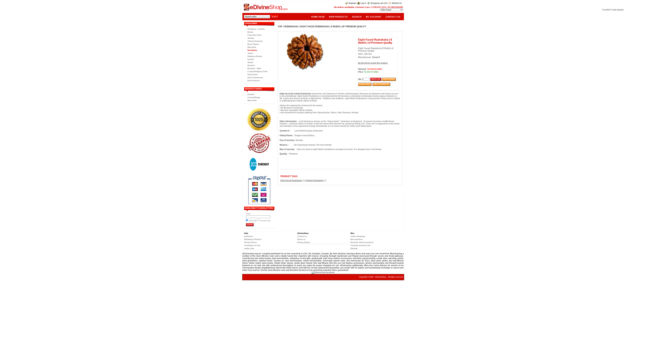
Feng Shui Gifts (254, 35)
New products (338, 17)
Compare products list (360, 245)
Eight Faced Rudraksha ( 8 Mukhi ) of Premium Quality (333, 26)
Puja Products (253, 81)
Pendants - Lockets (256, 29)
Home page (318, 17)
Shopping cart (376, 3)
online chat (249, 248)
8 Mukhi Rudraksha (314, 180)
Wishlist (395, 3)
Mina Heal (251, 47)
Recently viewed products (361, 242)
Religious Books (254, 56)
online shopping (357, 236)
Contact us (393, 17)
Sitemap (354, 248)
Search (357, 17)
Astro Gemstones (255, 78)
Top (280, 26)
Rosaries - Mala (254, 68)
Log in (363, 3)
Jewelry (250, 38)
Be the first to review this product (373, 63)
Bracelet (251, 65)
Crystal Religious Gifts (257, 71)
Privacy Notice (250, 242)
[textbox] (257, 16)
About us (301, 239)
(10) (385, 3)
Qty (359, 79)
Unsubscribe (265, 221)
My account (373, 17)
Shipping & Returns (253, 239)
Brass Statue (253, 44)
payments (248, 236)
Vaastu (250, 62)
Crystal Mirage (253, 97)
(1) (400, 3)
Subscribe (252, 221)
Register (352, 3)
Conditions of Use (252, 245)
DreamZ (250, 94)
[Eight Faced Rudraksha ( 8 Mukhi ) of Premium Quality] (305, 69)
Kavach (250, 59)
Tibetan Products (255, 41)
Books (250, 32)
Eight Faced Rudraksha (291, 180)
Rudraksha (252, 50)
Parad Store (252, 74)
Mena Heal (252, 100)
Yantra (250, 53)
